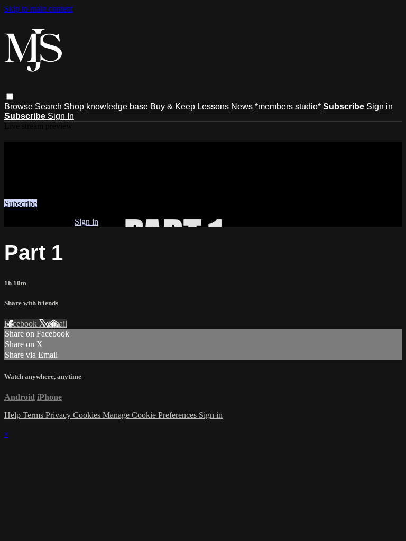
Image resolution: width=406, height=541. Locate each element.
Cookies (88, 415)
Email (57, 323)
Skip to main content (38, 8)
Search (49, 106)
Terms (34, 415)
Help (13, 415)
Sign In (61, 115)
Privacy (59, 415)
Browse (19, 106)
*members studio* (288, 106)
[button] (9, 96)
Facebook (21, 323)
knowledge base (117, 106)
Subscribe (20, 203)
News (242, 106)
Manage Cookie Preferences (151, 415)
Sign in (379, 106)
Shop (74, 106)
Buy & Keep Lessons (189, 106)
